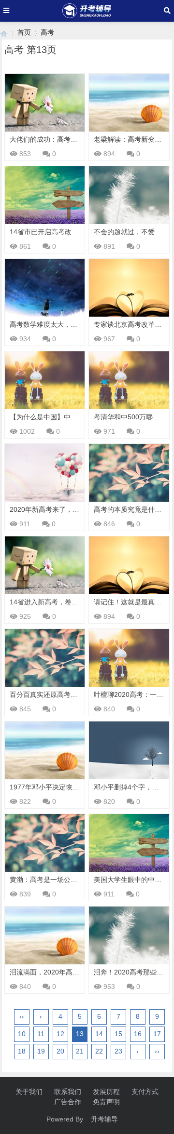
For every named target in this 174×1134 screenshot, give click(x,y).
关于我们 (29, 1091)
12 (60, 1034)
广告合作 (67, 1102)
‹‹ (21, 1016)
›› (157, 1051)
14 (99, 1034)
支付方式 (145, 1091)
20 (60, 1051)
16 (138, 1034)
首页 (24, 32)
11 (40, 1034)
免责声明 (106, 1102)
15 (118, 1034)
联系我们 (67, 1091)
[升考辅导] (4, 33)
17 (157, 1034)
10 (22, 1034)
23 (118, 1051)
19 (41, 1051)
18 (22, 1051)
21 (80, 1051)
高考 (47, 32)
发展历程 (106, 1091)
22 (99, 1051)
